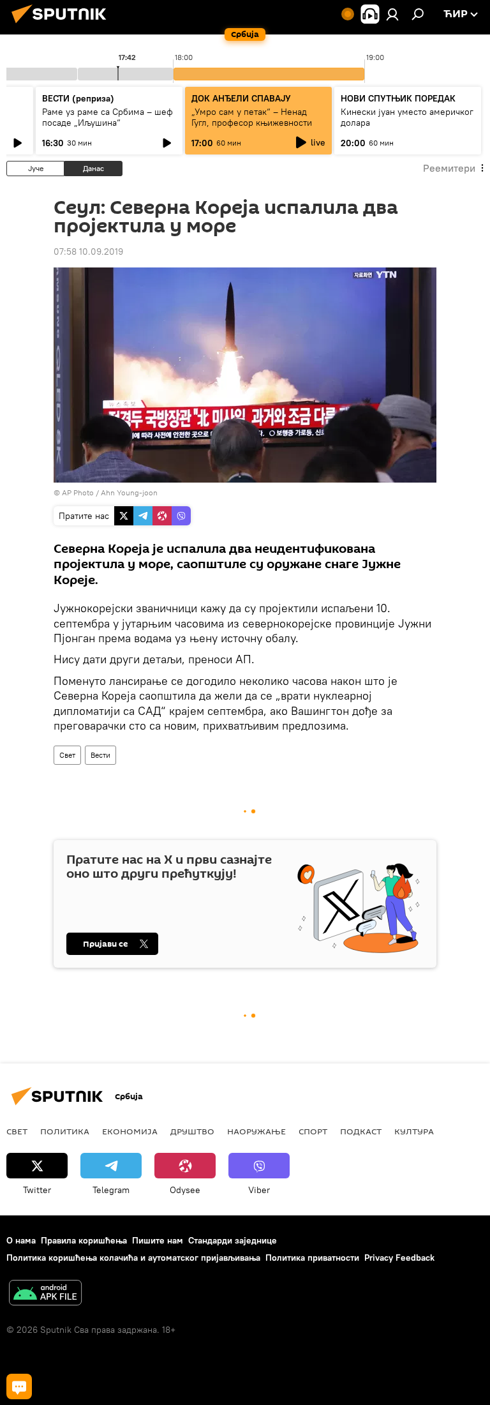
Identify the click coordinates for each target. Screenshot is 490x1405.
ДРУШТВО (192, 1131)
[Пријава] (392, 14)
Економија (130, 1131)
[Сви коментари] (19, 1386)
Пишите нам (157, 1240)
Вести (100, 755)
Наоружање (256, 1131)
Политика (64, 1131)
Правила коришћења (84, 1240)
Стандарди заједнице (232, 1240)
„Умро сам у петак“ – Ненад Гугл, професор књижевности (251, 117)
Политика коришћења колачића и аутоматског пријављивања (133, 1257)
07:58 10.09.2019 (88, 251)
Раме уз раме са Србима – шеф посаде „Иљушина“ (107, 117)
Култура (414, 1131)
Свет (67, 755)
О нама (21, 1240)
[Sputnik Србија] (62, 25)
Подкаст (361, 1131)
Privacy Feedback (399, 1257)
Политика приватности (312, 1257)
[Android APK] (45, 1294)
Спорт (313, 1131)
